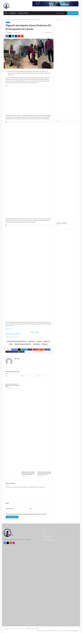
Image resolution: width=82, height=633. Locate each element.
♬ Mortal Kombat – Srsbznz (12, 337)
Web (30, 508)
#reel (37, 332)
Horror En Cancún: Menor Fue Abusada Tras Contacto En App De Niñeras (12, 385)
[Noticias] (7, 6)
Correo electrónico (10, 508)
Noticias (10, 19)
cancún (39, 341)
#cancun (32, 332)
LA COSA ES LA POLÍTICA (23, 13)
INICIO (5, 13)
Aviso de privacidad (46, 538)
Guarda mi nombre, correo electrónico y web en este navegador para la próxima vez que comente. (27, 514)
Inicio (7, 19)
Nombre (7, 503)
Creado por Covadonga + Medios (32, 628)
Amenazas (32, 341)
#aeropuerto (9, 334)
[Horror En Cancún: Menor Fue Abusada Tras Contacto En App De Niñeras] (13, 379)
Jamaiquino (37, 344)
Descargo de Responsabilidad (48, 540)
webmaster (10, 32)
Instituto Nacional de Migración (23, 344)
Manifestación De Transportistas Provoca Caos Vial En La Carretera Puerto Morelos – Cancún (44, 473)
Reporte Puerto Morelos (47, 536)
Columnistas (44, 532)
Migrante (45, 344)
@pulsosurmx (9, 328)
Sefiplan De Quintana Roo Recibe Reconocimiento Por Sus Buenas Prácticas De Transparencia (28, 473)
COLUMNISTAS (12, 13)
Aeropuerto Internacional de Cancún (17, 341)
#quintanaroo (17, 334)
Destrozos (47, 341)
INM (11, 344)
